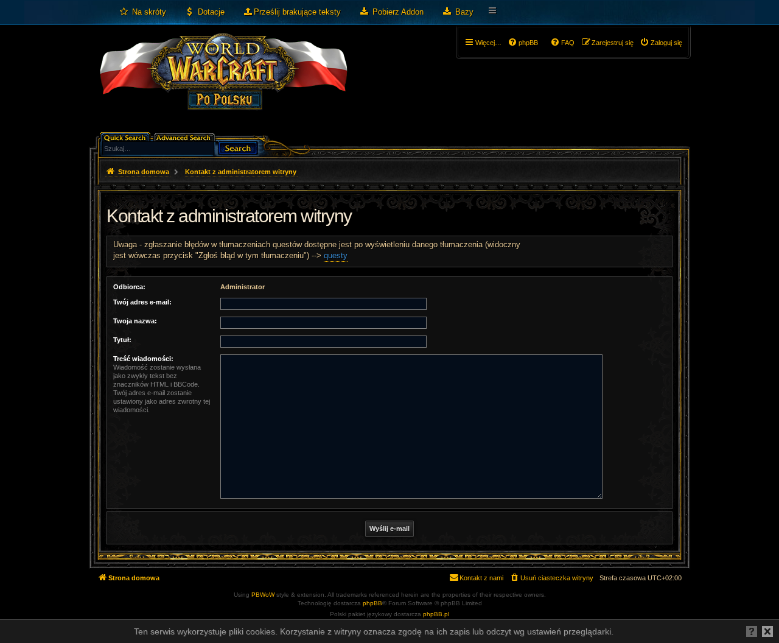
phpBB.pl (436, 614)
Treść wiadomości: (143, 358)
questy (336, 255)
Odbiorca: (129, 286)
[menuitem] (142, 12)
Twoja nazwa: (135, 321)
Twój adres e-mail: (142, 302)
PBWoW (262, 594)
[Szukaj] (237, 147)
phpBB (372, 603)
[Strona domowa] (223, 83)
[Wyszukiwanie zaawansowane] (185, 137)
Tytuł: (122, 339)
